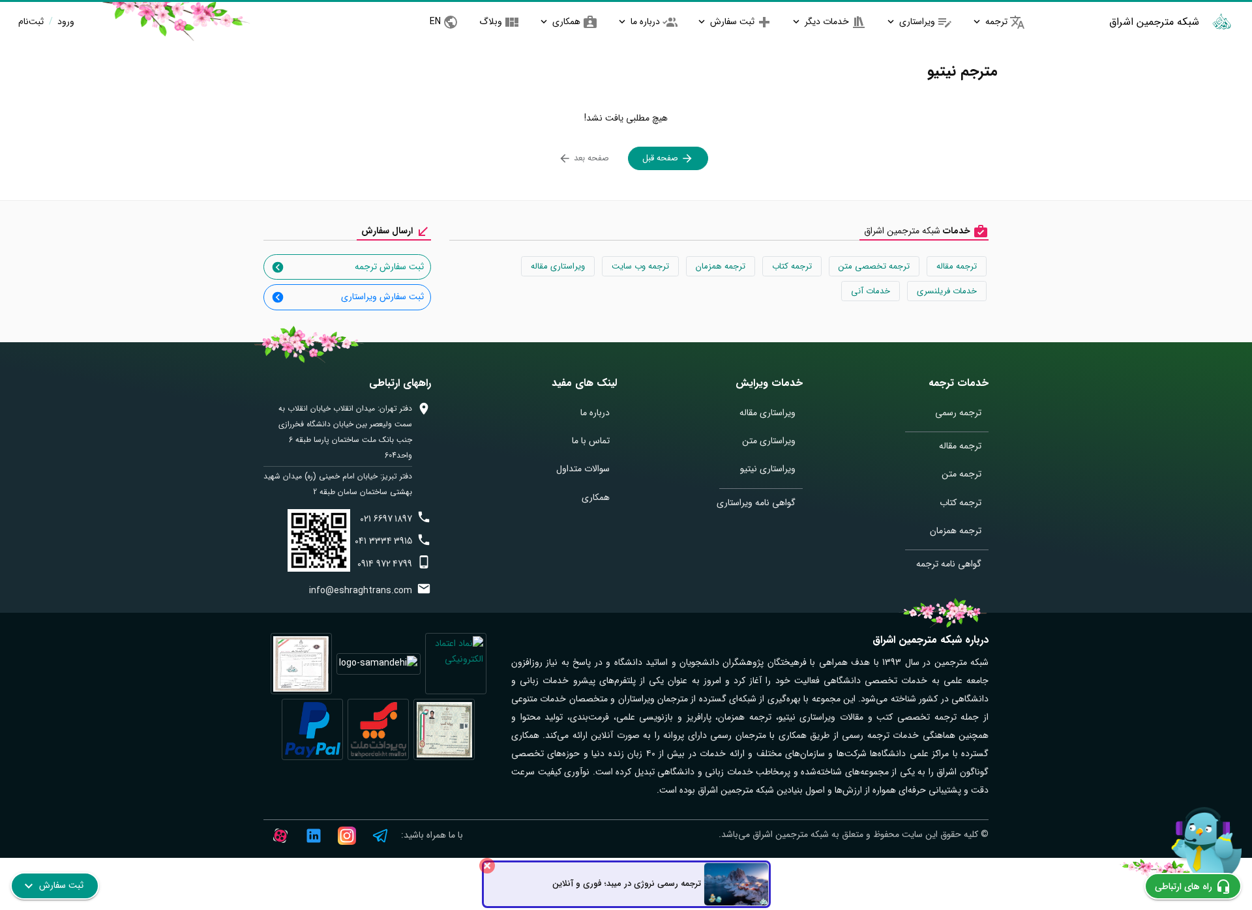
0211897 (386, 519)
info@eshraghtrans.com (360, 590)
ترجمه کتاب (792, 266)
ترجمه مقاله (956, 266)
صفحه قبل (661, 158)
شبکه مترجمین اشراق (1154, 22)
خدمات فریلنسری (947, 291)
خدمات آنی (870, 291)
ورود (64, 21)
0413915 (383, 541)
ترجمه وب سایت (640, 266)
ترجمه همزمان (720, 266)
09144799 (384, 564)
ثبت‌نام (31, 21)
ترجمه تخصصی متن (874, 266)
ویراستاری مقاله (558, 266)
